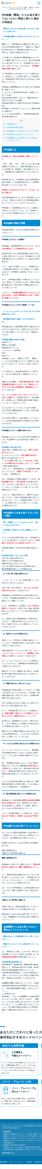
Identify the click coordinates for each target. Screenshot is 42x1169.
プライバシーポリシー (17, 1162)
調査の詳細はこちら (8, 1153)
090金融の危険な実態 (14, 127)
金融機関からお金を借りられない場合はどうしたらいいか (21, 139)
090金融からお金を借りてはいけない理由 (22, 131)
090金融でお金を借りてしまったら (19, 134)
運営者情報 (3, 1162)
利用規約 (29, 1162)
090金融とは (11, 124)
